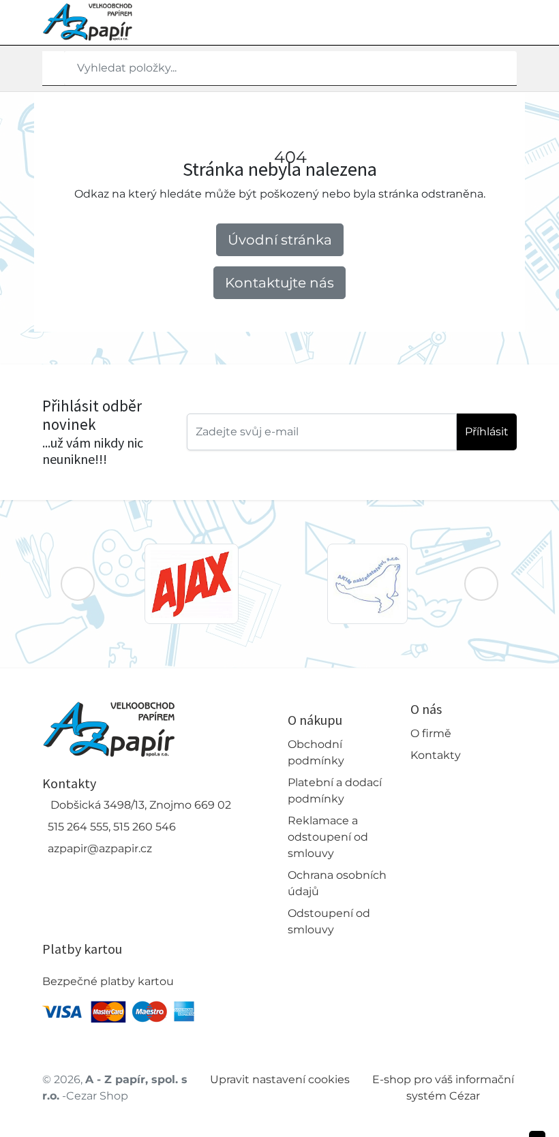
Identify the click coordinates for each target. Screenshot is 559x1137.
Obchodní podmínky (316, 752)
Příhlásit (487, 431)
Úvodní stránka (280, 240)
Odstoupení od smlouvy (329, 921)
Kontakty (435, 755)
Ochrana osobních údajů (337, 883)
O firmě (430, 733)
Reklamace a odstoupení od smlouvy (328, 837)
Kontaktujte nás (279, 283)
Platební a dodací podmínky (335, 790)
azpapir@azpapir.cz (100, 848)
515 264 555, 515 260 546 (112, 826)
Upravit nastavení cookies (280, 1079)
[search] (53, 68)
